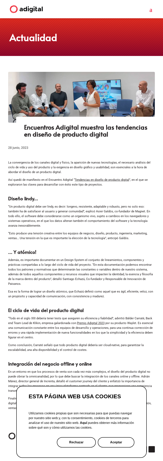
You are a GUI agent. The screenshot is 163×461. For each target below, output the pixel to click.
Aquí (83, 422)
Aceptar (116, 442)
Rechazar (76, 442)
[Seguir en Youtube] (151, 449)
